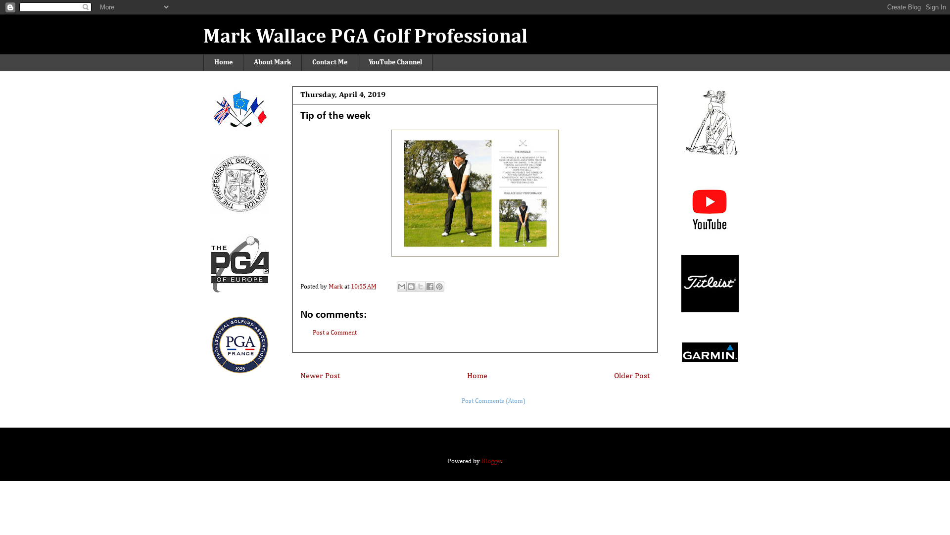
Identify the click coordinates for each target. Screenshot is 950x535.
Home (223, 62)
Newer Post (320, 376)
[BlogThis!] (411, 287)
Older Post (632, 376)
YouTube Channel (395, 62)
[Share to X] (421, 287)
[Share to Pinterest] (439, 287)
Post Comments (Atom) (493, 401)
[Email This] (402, 287)
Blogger (491, 461)
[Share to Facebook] (430, 287)
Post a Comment (335, 333)
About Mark (272, 62)
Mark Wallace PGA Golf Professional (365, 37)
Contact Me (329, 62)
